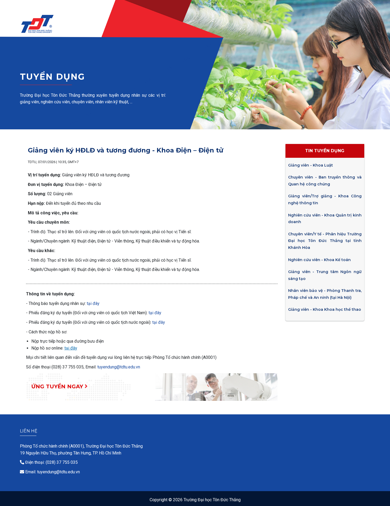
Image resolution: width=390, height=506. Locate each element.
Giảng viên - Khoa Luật (310, 165)
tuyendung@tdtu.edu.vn (118, 366)
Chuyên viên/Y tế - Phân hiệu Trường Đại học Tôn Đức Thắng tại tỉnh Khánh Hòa (324, 241)
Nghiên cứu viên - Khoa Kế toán (319, 259)
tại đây (93, 303)
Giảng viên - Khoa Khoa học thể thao (324, 309)
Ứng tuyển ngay (58, 386)
